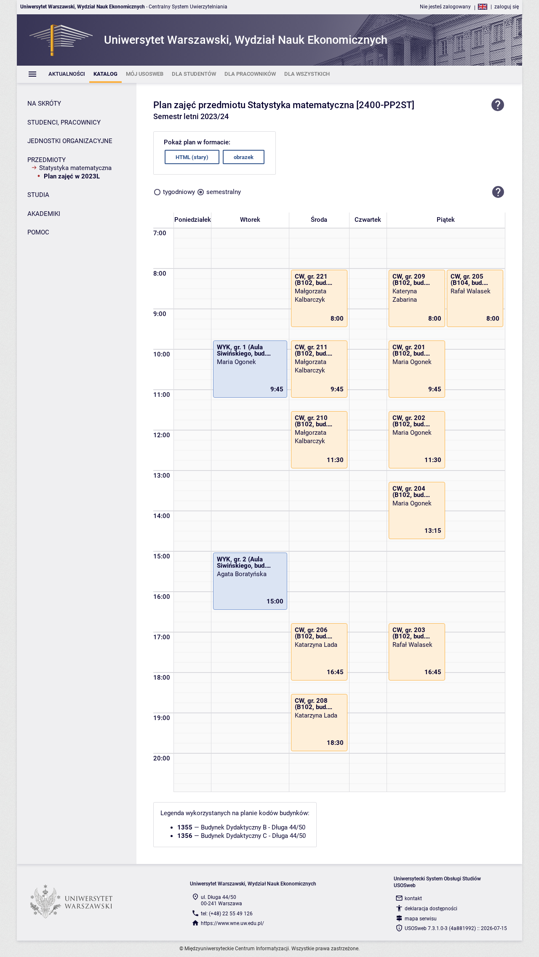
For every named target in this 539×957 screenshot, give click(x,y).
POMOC (38, 232)
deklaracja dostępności (431, 909)
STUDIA (38, 195)
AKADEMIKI (43, 214)
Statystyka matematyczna (75, 168)
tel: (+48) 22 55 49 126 (227, 914)
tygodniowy (179, 192)
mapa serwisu (421, 919)
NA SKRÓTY (44, 103)
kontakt (413, 898)
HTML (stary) (192, 157)
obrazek (243, 157)
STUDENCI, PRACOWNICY (64, 122)
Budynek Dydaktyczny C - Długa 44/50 (253, 836)
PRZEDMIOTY (46, 160)
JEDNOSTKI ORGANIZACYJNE (69, 141)
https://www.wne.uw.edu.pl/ (232, 923)
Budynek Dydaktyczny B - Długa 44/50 (253, 827)
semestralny (223, 192)
